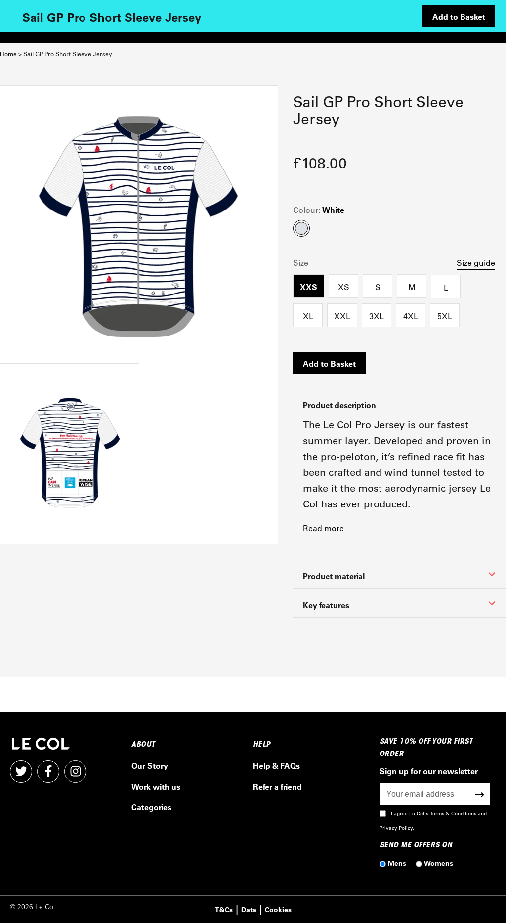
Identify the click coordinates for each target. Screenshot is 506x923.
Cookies (278, 909)
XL (308, 316)
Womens (438, 863)
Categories (151, 807)
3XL (376, 316)
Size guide (476, 262)
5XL (444, 316)
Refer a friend (277, 786)
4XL (410, 316)
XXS (308, 287)
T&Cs (224, 909)
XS (343, 287)
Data (248, 909)
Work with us (155, 786)
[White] (139, 224)
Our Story (149, 765)
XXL (342, 316)
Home (8, 54)
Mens (397, 863)
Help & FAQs (276, 765)
